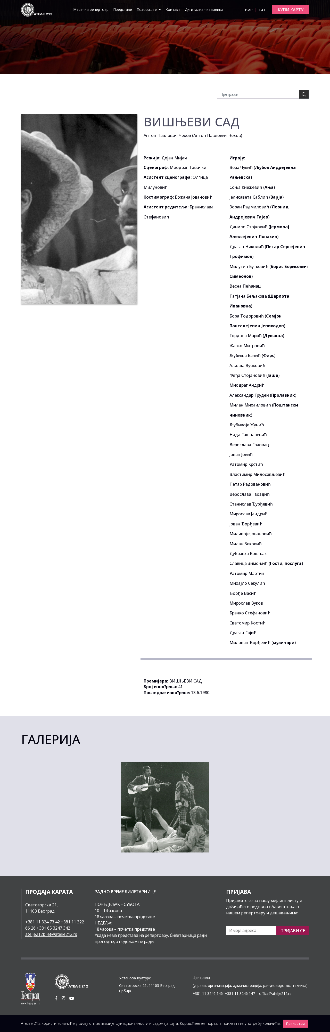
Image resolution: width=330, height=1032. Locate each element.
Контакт (173, 9)
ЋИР (249, 9)
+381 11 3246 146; (208, 993)
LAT (262, 9)
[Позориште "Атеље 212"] (36, 9)
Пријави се (292, 930)
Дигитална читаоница (204, 9)
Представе (122, 9)
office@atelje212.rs (275, 993)
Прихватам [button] (295, 1023)
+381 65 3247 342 (53, 928)
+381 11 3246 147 (240, 993)
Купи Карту (290, 10)
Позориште (147, 9)
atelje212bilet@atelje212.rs (51, 934)
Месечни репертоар (91, 9)
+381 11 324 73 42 (42, 922)
